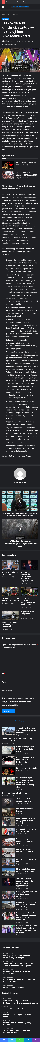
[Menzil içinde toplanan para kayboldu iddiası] (8, 872)
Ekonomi (15, 14)
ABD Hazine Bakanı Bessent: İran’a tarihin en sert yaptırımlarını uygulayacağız (28, 576)
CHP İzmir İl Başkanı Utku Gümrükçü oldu (26, 830)
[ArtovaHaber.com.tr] (20, 7)
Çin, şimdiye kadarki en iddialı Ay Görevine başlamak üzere (25, 759)
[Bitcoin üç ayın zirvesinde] (8, 165)
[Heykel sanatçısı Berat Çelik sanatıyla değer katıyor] (8, 750)
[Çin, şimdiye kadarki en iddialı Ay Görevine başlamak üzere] (8, 760)
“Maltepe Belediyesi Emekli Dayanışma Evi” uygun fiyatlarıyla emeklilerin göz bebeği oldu (25, 782)
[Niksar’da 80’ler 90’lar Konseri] (8, 812)
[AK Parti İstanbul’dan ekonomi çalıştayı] (8, 802)
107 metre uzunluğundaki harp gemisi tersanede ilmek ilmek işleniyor (26, 904)
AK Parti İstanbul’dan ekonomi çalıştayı (24, 800)
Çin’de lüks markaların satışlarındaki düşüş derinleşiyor (29, 601)
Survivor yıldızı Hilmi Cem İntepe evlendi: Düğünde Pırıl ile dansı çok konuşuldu (26, 916)
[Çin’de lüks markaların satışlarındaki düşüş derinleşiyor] (29, 591)
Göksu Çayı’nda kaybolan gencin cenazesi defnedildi (26, 894)
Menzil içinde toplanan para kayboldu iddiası (25, 870)
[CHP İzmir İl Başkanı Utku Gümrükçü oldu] (8, 832)
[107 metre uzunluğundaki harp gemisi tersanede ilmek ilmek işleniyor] (8, 905)
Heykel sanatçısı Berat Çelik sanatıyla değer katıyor (25, 749)
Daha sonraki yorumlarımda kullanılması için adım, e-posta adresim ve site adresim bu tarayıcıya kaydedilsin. (18, 701)
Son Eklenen (20, 721)
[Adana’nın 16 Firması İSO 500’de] (10, 565)
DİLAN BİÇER (9, 41)
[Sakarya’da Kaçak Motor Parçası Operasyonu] (10, 615)
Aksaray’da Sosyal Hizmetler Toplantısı (24, 850)
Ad (3, 673)
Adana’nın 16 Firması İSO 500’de (10, 573)
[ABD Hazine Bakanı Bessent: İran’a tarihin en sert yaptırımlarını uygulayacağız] (29, 565)
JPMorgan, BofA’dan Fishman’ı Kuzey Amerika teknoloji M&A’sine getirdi (17, 739)
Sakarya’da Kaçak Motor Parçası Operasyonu (9, 624)
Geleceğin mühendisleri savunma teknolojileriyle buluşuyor (26, 730)
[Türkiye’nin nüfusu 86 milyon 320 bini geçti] (10, 591)
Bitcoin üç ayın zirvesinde (26, 162)
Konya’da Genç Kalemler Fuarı (14, 793)
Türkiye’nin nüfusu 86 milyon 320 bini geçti (10, 599)
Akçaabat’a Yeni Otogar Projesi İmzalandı (27, 614)
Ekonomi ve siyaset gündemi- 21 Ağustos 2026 (24, 841)
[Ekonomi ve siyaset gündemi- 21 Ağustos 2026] (8, 175)
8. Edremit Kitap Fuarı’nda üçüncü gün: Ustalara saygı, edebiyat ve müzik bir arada (26, 929)
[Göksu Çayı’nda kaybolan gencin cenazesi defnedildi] (8, 895)
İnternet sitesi (7, 690)
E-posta (5, 682)
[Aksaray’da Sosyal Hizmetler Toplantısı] (8, 852)
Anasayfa (7, 14)
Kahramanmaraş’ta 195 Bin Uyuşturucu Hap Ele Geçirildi (25, 820)
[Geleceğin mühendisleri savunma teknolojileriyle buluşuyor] (8, 731)
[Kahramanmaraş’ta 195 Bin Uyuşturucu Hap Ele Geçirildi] (8, 821)
